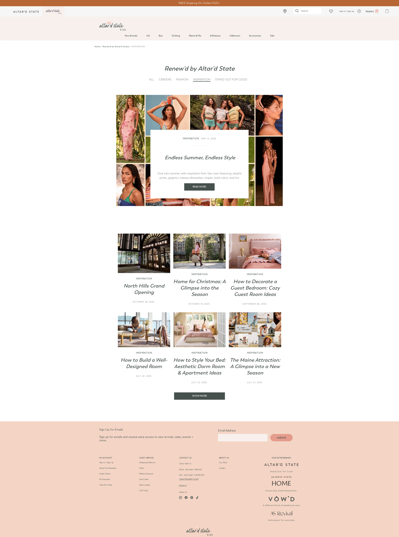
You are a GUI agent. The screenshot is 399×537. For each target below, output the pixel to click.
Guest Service (146, 458)
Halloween (235, 35)
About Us (224, 458)
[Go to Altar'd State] (281, 464)
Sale (272, 35)
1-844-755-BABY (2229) (189, 479)
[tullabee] (199, 25)
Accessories (255, 35)
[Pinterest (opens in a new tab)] (192, 497)
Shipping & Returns (147, 462)
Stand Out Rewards (107, 468)
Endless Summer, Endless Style (200, 158)
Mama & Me (195, 35)
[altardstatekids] (53, 11)
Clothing (176, 35)
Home (98, 47)
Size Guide (143, 479)
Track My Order (105, 485)
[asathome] (281, 481)
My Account (105, 458)
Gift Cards (143, 490)
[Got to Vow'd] (281, 498)
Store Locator (144, 485)
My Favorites (104, 479)
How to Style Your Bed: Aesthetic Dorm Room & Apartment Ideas (199, 366)
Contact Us (185, 458)
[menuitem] (131, 35)
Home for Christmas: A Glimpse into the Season (199, 287)
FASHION (182, 79)
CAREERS (165, 79)
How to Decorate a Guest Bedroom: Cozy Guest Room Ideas (255, 287)
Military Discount (146, 474)
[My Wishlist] (331, 11)
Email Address (227, 430)
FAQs (141, 468)
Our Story (223, 462)
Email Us (183, 485)
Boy (161, 35)
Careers (222, 468)
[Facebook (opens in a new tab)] (186, 497)
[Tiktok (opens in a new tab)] (197, 497)
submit (281, 437)
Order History (105, 474)
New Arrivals (131, 35)
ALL (151, 79)
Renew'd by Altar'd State (116, 47)
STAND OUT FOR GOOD (231, 79)
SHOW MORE (199, 395)
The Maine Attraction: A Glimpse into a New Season (255, 366)
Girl (148, 35)
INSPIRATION (201, 79)
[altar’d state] (26, 11)
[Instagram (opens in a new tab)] (180, 497)
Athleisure (215, 35)
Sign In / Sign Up (106, 462)
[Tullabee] (199, 530)
